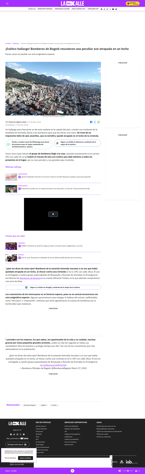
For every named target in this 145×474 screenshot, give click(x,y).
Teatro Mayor (40, 444)
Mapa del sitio (69, 444)
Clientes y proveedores (72, 439)
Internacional (22, 174)
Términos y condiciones (104, 437)
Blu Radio (39, 434)
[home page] (72, 3)
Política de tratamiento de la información (109, 431)
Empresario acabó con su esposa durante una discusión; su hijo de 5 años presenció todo (55, 188)
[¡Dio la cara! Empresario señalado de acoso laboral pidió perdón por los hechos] (11, 258)
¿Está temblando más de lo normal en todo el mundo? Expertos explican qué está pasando (56, 177)
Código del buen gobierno (72, 434)
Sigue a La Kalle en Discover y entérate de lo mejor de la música (78, 143)
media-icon (72, 471)
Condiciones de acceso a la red (106, 426)
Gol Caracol (39, 431)
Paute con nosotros (70, 442)
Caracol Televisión (41, 429)
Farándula (21, 243)
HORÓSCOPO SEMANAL (45, 9)
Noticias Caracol (41, 426)
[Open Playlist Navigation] (139, 471)
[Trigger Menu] (7, 3)
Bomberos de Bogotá (30, 278)
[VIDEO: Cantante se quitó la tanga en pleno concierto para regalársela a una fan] (11, 246)
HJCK (37, 437)
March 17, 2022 (79, 368)
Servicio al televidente (71, 426)
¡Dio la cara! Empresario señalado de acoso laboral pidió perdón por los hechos (51, 257)
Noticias (16, 43)
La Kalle (8, 43)
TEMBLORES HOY (93, 9)
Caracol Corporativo (42, 450)
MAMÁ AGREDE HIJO (78, 9)
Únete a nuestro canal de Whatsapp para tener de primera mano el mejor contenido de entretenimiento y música (30, 144)
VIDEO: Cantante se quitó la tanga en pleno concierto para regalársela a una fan (52, 246)
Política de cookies (102, 434)
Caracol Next (40, 452)
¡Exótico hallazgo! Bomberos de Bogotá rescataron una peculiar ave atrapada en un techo (50, 43)
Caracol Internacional (42, 447)
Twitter (54, 405)
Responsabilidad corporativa (105, 429)
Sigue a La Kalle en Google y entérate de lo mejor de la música (55, 287)
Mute (119, 471)
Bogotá (43, 405)
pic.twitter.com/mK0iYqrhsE (53, 365)
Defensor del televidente (72, 429)
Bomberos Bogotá (29, 405)
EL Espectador (40, 442)
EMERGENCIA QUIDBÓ (62, 9)
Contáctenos (68, 437)
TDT (66, 431)
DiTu (37, 439)
